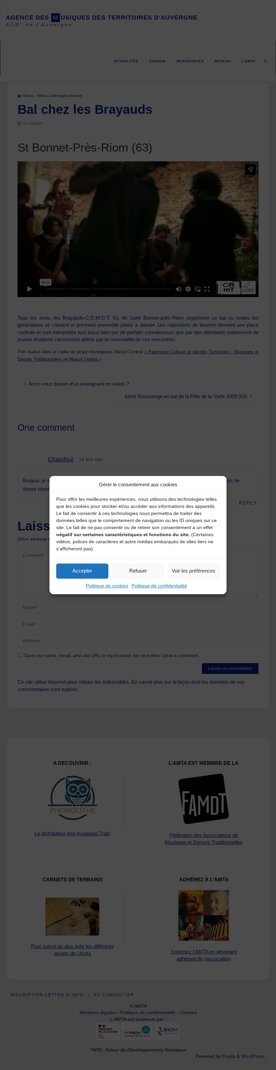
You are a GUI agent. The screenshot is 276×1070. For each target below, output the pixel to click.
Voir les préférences (193, 571)
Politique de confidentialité (159, 585)
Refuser (138, 571)
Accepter (82, 571)
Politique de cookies (107, 585)
